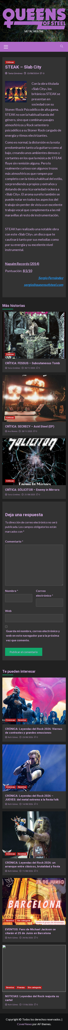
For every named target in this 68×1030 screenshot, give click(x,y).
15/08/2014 (33, 73)
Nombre (11, 590)
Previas (21, 987)
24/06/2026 (27, 938)
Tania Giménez (15, 73)
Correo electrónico (44, 593)
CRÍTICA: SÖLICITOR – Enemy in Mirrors (32, 489)
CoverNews (24, 1024)
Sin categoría (23, 920)
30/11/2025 (29, 368)
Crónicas (10, 720)
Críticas (10, 62)
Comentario (14, 541)
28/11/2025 (27, 431)
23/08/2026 (27, 737)
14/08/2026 (27, 804)
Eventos (22, 720)
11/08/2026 (27, 871)
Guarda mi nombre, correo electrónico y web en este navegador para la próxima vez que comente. (33, 635)
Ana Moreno (12, 431)
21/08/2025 (29, 494)
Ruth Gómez (13, 737)
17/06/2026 (27, 1004)
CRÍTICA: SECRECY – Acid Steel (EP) (29, 426)
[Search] (61, 46)
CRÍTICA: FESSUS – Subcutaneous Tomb (32, 363)
